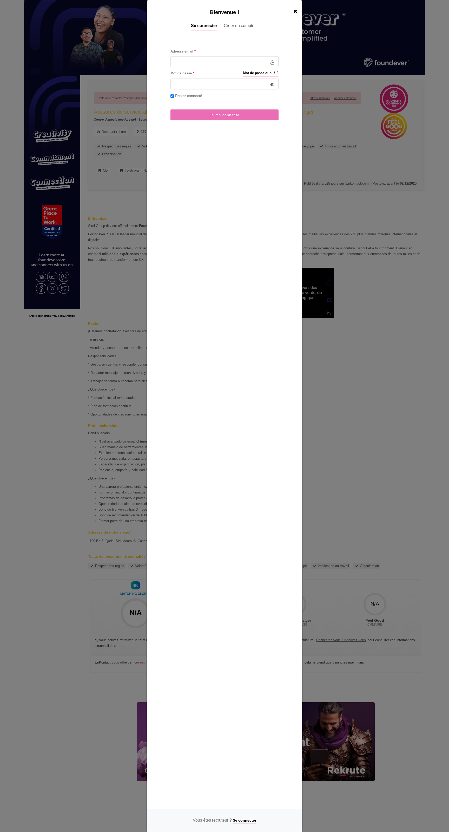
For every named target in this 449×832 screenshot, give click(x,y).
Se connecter (204, 25)
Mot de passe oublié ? (261, 73)
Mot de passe (181, 73)
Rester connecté (188, 96)
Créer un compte (239, 25)
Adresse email (181, 51)
